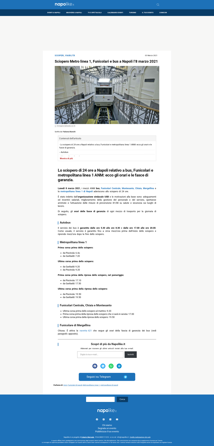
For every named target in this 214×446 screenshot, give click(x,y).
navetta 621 (86, 330)
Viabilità (70, 55)
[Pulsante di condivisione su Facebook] (94, 366)
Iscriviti (131, 354)
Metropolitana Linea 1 (91, 385)
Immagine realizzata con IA (66, 126)
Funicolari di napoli (75, 385)
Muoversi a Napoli (74, 12)
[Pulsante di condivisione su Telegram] (119, 366)
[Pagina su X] (110, 420)
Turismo (132, 12)
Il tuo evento (147, 12)
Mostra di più (66, 158)
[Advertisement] (107, 33)
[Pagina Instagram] (104, 420)
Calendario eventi (115, 12)
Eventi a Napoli (53, 12)
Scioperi (59, 55)
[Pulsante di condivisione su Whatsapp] (111, 366)
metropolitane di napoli (109, 385)
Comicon (163, 12)
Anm (65, 385)
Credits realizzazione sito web (140, 437)
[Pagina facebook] (97, 420)
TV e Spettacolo (95, 12)
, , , (127, 188)
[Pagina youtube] (117, 420)
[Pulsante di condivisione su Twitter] (102, 366)
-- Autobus (63, 152)
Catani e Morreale (87, 437)
